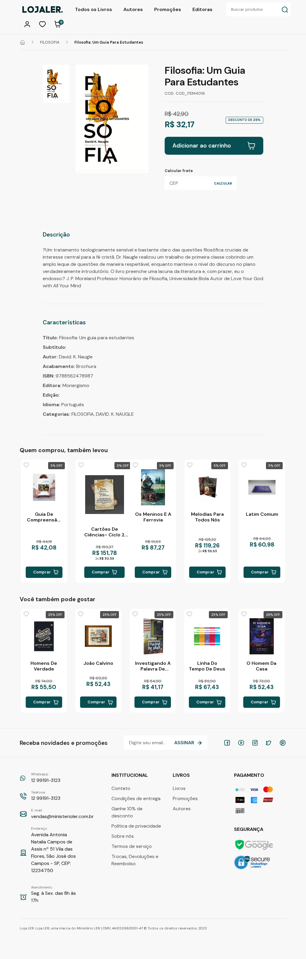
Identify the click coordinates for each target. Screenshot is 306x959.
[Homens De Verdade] (44, 636)
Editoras (202, 9)
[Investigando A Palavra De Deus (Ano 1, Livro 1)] (152, 636)
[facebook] (227, 742)
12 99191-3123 (45, 777)
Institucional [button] (130, 775)
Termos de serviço (131, 846)
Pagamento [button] (249, 775)
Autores (133, 9)
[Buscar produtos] (285, 9)
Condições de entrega (135, 798)
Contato (120, 788)
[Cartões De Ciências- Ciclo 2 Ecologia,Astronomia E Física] (104, 494)
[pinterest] (282, 742)
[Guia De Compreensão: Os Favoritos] (44, 487)
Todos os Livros (93, 9)
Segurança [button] (249, 829)
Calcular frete (179, 170)
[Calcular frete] (223, 183)
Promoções (167, 9)
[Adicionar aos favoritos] (26, 465)
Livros (179, 788)
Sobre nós (122, 836)
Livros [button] (182, 775)
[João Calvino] (98, 636)
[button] (28, 23)
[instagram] (255, 742)
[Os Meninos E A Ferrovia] (153, 487)
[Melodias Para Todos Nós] (207, 487)
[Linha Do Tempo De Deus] (207, 636)
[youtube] (241, 742)
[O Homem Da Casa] (261, 636)
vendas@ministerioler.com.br (62, 814)
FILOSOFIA (49, 42)
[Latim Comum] (262, 487)
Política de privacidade (136, 826)
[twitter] (268, 742)
